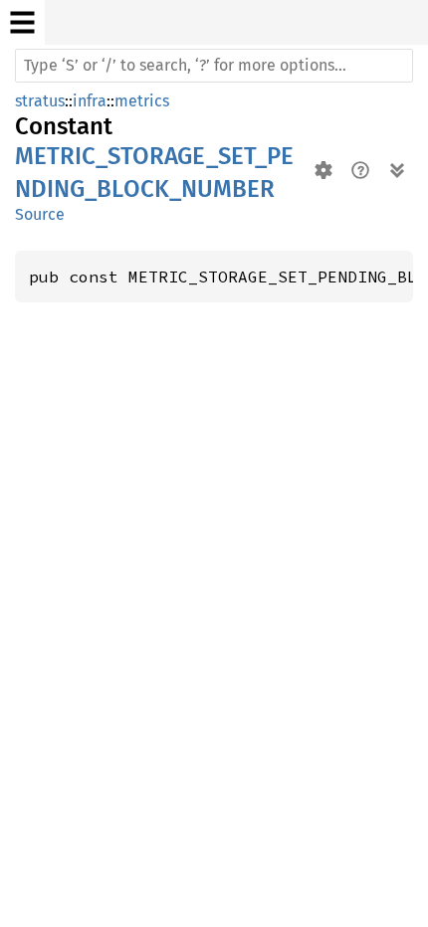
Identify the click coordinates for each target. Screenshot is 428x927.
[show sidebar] (22, 22)
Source (40, 214)
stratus (40, 101)
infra (90, 101)
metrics (141, 101)
